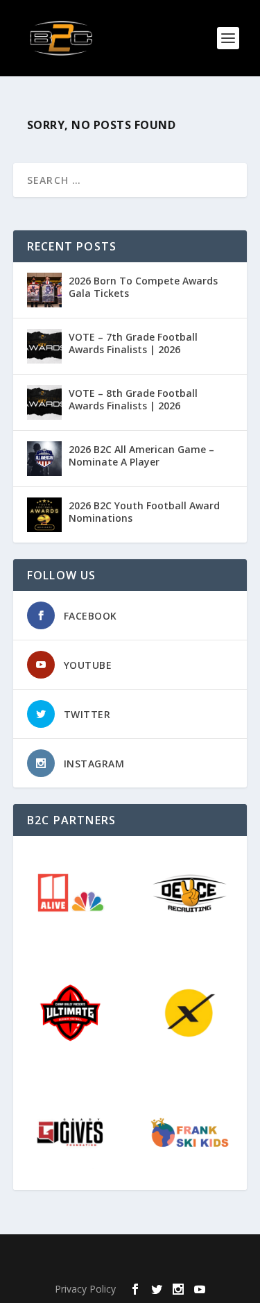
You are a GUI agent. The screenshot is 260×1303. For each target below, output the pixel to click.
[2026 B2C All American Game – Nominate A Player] (44, 458)
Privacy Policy (85, 1288)
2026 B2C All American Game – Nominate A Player (141, 455)
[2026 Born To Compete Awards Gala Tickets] (44, 290)
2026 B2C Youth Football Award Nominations (144, 512)
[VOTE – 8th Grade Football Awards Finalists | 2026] (44, 402)
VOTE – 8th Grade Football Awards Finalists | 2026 (133, 399)
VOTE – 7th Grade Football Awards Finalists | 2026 (133, 343)
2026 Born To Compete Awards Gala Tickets (143, 287)
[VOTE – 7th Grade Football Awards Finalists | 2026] (44, 346)
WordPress (130, 1268)
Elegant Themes (126, 1253)
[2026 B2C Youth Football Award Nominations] (44, 514)
